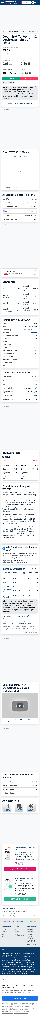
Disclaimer (29, 934)
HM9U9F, (30, 623)
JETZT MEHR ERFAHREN (20, 899)
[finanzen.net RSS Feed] (35, 922)
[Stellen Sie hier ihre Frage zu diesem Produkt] (31, 807)
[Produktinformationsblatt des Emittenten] (6, 811)
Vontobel (34, 332)
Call (24, 586)
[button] (26, 2)
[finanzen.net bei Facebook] (9, 922)
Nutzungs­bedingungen (30, 937)
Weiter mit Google (20, 998)
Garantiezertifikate (20, 914)
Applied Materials (6, 596)
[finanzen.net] (11, 1)
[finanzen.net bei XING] (26, 922)
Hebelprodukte (13, 31)
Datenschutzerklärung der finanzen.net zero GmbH (15, 1013)
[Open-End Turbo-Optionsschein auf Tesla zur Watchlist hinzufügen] (36, 37)
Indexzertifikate (7, 916)
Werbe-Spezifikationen (19, 935)
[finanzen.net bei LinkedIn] (22, 922)
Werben (16, 932)
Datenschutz (30, 932)
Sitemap (4, 936)
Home (3, 31)
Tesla (11, 70)
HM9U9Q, (19, 623)
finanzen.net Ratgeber (10, 558)
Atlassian (6, 586)
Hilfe (15, 929)
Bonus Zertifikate (21, 912)
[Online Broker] (11, 3)
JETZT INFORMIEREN (20, 869)
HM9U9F (16, 596)
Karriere (4, 932)
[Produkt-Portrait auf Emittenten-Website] (19, 811)
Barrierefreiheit (31, 944)
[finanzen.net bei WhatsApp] (31, 922)
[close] (36, 979)
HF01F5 (16, 578)
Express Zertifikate (31, 916)
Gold (4, 578)
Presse (4, 934)
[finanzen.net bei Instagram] (5, 922)
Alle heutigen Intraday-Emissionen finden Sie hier (18, 617)
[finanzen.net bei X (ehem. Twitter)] (18, 922)
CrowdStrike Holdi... (7, 591)
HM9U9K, (24, 623)
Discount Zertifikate (8, 912)
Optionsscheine (18, 916)
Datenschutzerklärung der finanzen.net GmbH (14, 1011)
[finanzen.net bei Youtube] (13, 922)
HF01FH (16, 582)
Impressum (29, 929)
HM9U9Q (16, 586)
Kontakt (4, 929)
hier (17, 625)
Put (24, 578)
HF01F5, (9, 623)
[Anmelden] (36, 2)
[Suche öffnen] (33, 2)
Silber (5, 582)
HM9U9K (16, 591)
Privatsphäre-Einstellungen (30, 941)
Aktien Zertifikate (7, 914)
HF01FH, (14, 623)
